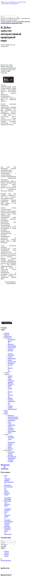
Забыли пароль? (6, 552)
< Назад (3, 321)
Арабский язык (5, 21)
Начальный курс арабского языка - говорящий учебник (7, 505)
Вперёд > (8, 321)
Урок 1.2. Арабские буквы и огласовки (7, 516)
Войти (3, 548)
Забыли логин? (6, 555)
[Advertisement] (8, 55)
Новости (16, 21)
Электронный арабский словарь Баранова (8, 524)
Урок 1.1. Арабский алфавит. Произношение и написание (9, 480)
